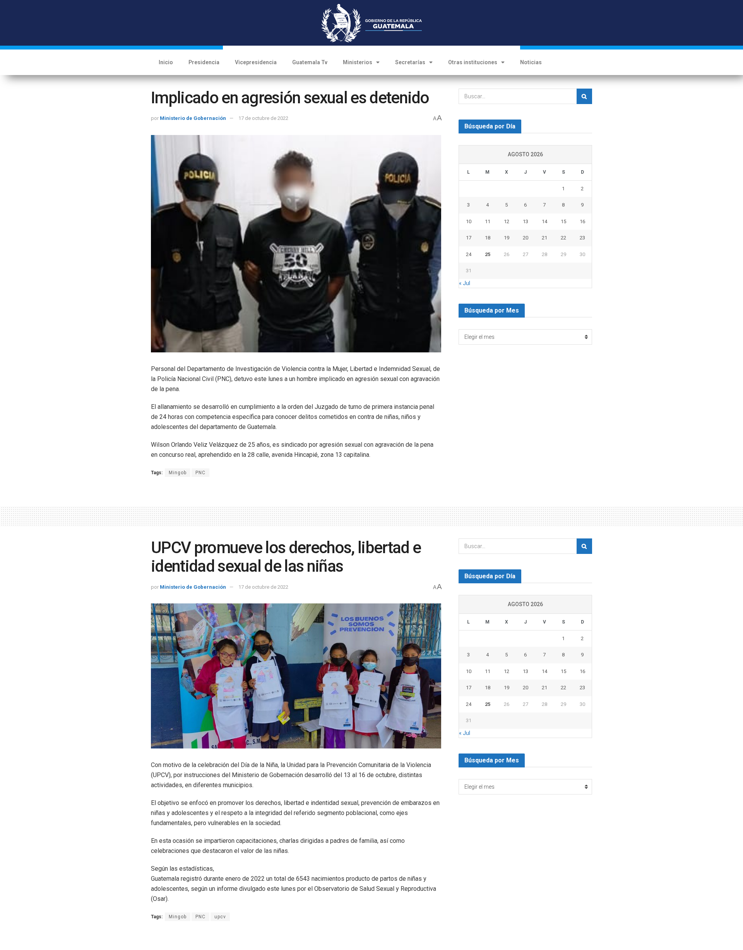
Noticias (531, 62)
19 (506, 238)
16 (582, 221)
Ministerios (357, 62)
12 (506, 221)
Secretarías (410, 62)
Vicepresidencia (256, 62)
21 (544, 238)
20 (525, 238)
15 (563, 221)
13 (525, 221)
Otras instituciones (472, 62)
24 (468, 254)
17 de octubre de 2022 (263, 118)
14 (544, 221)
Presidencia (203, 62)
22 (563, 238)
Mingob (178, 472)
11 (487, 221)
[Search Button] (584, 96)
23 (582, 238)
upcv (220, 916)
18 (487, 238)
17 (468, 238)
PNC (200, 472)
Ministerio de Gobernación (193, 118)
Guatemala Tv (309, 62)
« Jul (464, 283)
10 (468, 221)
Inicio (166, 62)
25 (487, 254)
